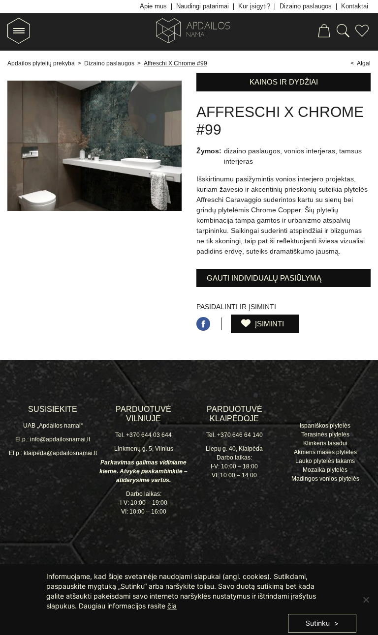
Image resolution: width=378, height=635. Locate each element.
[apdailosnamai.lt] (189, 32)
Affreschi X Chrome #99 (175, 63)
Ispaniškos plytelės (325, 425)
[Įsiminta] (362, 32)
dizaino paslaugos (252, 151)
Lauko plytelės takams (325, 461)
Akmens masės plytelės (325, 452)
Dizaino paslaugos (109, 63)
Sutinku (318, 623)
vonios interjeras (309, 151)
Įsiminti (268, 323)
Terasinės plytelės (325, 434)
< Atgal (360, 63)
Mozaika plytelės (325, 469)
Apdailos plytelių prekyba (41, 63)
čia (172, 606)
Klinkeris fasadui (325, 443)
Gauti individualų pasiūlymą (264, 278)
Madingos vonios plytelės (325, 478)
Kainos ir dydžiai (284, 82)
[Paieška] (343, 32)
